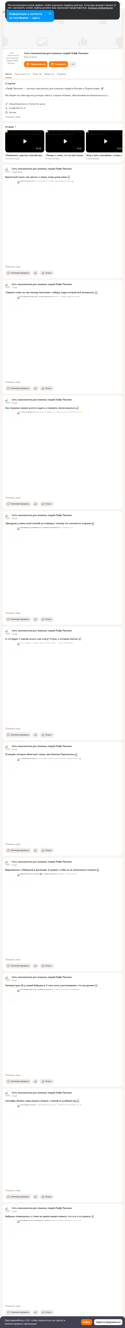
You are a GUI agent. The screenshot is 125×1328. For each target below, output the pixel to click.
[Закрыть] (49, 14)
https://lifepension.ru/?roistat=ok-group (27, 104)
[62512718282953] (7, 170)
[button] (36, 64)
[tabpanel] (62, 741)
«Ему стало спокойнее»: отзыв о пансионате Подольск (105, 155)
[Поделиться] (35, 273)
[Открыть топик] (62, 177)
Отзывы (9, 126)
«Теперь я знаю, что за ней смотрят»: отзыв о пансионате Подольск (65, 155)
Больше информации (100, 7)
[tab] (8, 74)
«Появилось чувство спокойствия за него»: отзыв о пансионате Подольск (24, 155)
